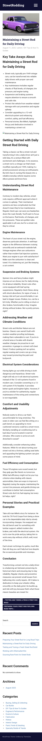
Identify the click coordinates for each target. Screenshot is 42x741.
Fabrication (10, 717)
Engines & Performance (15, 711)
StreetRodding (13, 5)
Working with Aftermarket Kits (14, 651)
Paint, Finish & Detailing (15, 725)
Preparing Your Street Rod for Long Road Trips (19, 607)
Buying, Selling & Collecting (16, 703)
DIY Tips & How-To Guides (16, 708)
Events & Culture (12, 714)
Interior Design (11, 723)
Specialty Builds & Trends (16, 728)
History (8, 720)
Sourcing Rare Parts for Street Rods (17, 655)
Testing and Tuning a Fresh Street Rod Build (21, 601)
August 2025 (11, 688)
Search (5, 620)
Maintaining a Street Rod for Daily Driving (19, 644)
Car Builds (10, 706)
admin (19, 48)
